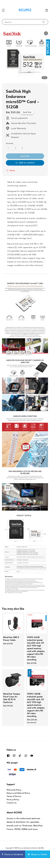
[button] (3, 10)
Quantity (9, 143)
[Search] (43, 21)
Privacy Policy (13, 799)
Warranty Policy (14, 790)
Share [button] (12, 170)
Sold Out (25, 156)
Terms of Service (14, 796)
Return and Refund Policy (18, 793)
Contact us (12, 802)
